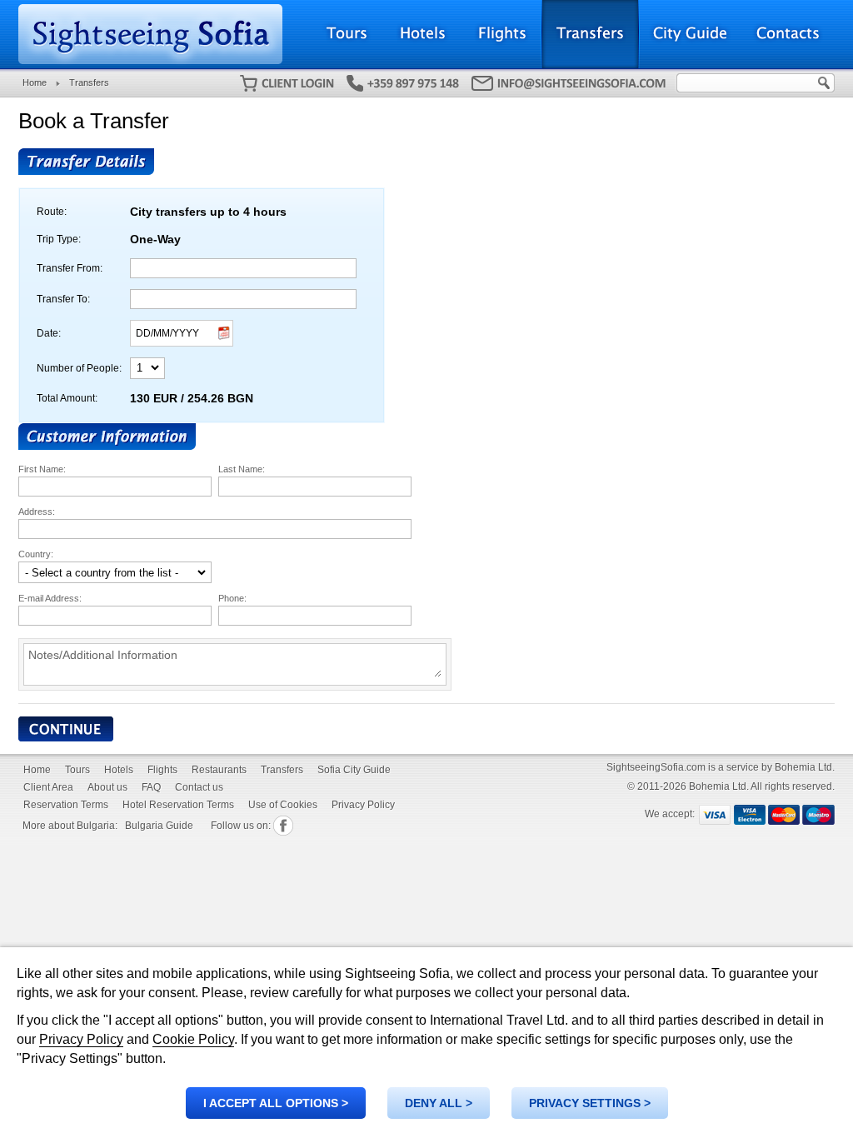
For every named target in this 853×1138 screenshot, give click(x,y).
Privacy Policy (81, 1039)
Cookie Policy (193, 1039)
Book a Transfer (93, 120)
